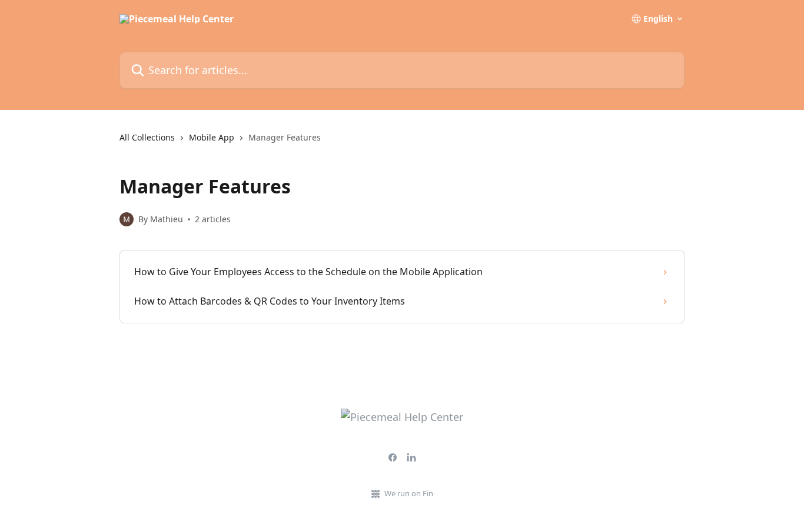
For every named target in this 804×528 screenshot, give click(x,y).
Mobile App (211, 137)
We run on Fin (408, 493)
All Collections (147, 137)
